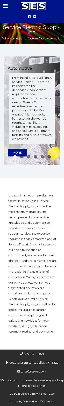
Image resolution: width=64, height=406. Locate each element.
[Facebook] (29, 16)
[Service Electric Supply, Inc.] (32, 6)
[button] (15, 157)
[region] (32, 110)
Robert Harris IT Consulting (39, 401)
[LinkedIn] (34, 16)
